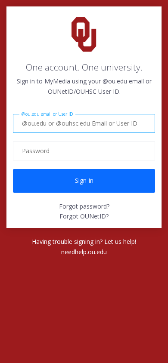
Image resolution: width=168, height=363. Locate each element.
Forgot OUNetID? (84, 216)
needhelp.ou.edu (84, 252)
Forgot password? (84, 206)
